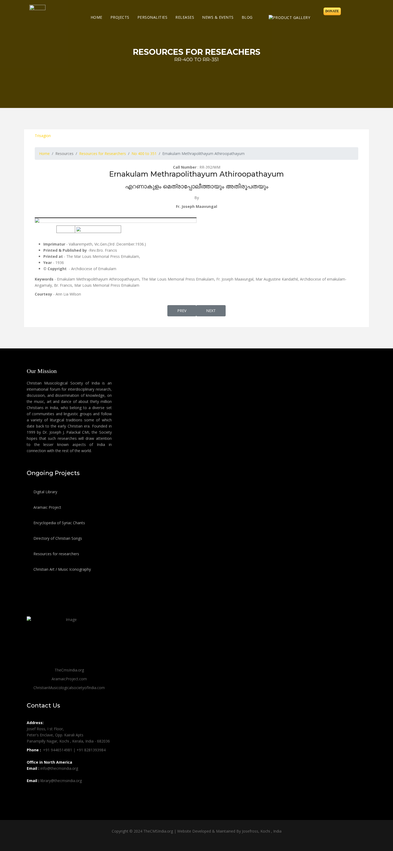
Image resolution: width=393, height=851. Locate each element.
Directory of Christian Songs (57, 538)
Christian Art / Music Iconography (61, 569)
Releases (184, 17)
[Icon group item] (31, 792)
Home (96, 17)
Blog (247, 17)
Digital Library (44, 491)
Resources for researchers (55, 553)
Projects (119, 17)
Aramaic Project (46, 507)
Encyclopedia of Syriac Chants (58, 522)
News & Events (218, 17)
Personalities (152, 17)
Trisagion (43, 135)
